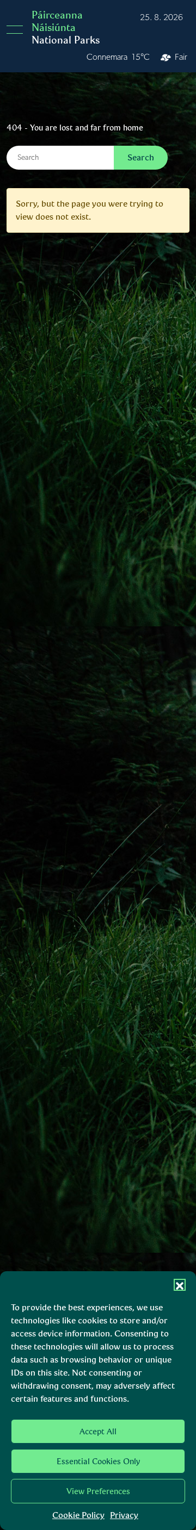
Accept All (98, 1431)
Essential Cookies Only (98, 1461)
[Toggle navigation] (18, 29)
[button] (179, 1284)
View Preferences (98, 1491)
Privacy (124, 1515)
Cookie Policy (78, 1515)
